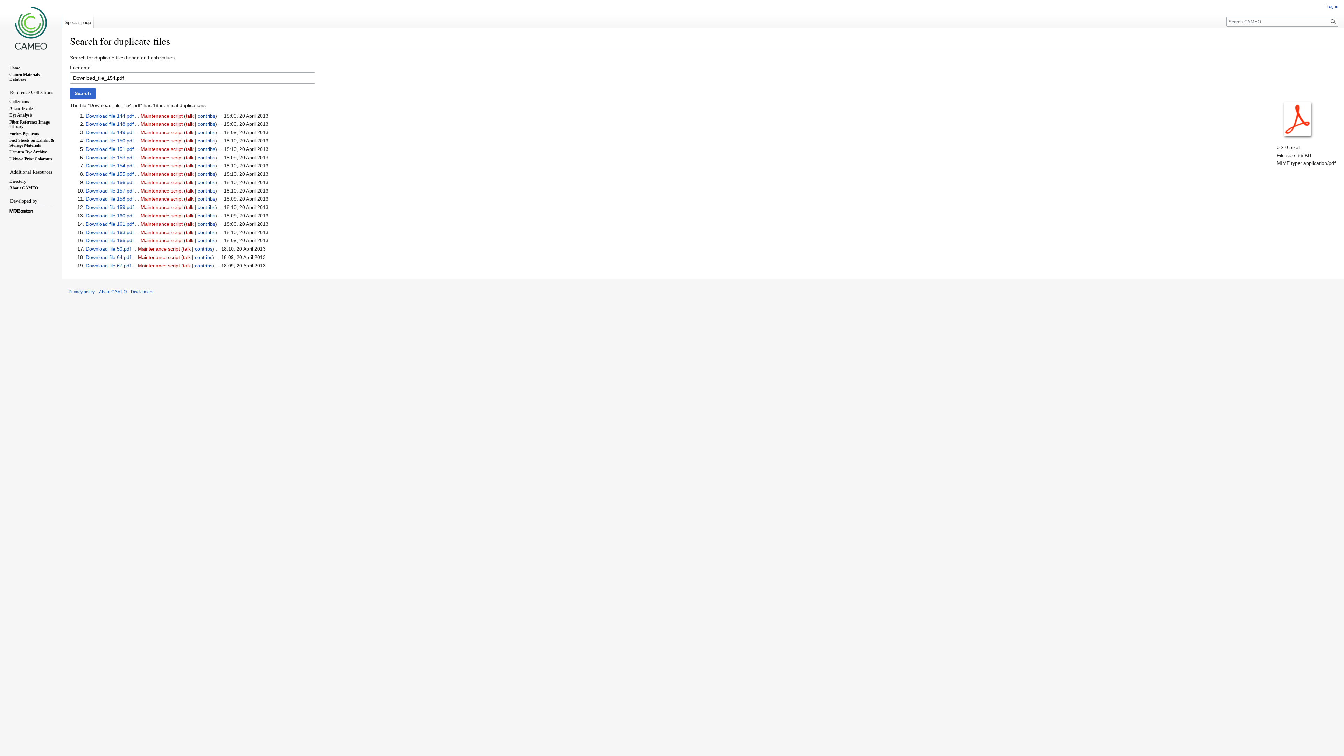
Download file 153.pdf (110, 157)
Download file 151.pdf (110, 149)
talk (190, 116)
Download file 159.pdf (110, 207)
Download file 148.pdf (110, 124)
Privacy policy (82, 291)
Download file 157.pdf (110, 191)
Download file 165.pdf (110, 240)
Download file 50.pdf (108, 249)
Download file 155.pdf (110, 174)
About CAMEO (113, 291)
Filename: (81, 67)
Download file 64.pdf (108, 257)
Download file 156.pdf (110, 182)
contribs (206, 116)
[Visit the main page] (31, 28)
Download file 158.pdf (110, 199)
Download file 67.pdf (108, 265)
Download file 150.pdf (110, 141)
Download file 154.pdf (110, 165)
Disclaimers (142, 291)
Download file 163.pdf (110, 232)
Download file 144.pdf (110, 116)
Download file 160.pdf (110, 215)
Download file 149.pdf (110, 132)
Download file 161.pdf (110, 224)
